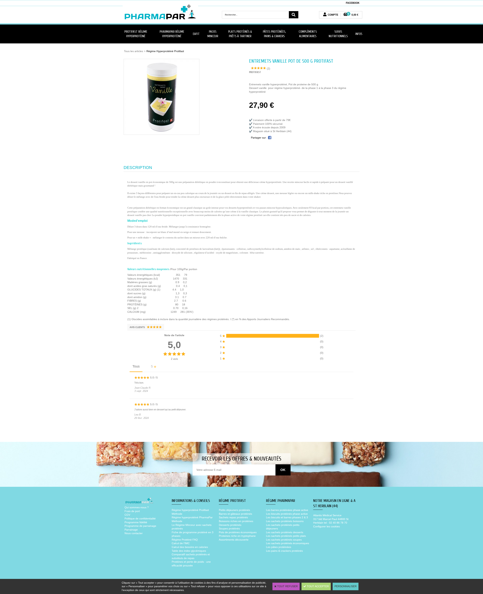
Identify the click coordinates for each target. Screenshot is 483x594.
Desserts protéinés (230, 524)
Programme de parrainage (140, 525)
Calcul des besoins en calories (190, 547)
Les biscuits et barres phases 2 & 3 (287, 517)
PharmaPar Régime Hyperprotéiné (172, 34)
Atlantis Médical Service (327, 515)
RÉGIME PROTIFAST (232, 500)
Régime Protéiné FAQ (185, 539)
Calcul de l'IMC (181, 543)
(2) (268, 68)
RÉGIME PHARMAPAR (280, 500)
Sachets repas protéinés (233, 517)
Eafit (196, 34)
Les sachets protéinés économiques (287, 543)
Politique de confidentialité (140, 518)
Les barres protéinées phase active (287, 510)
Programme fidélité (136, 522)
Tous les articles (133, 51)
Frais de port (132, 511)
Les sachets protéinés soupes (284, 539)
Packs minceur (212, 34)
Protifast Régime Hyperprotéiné (135, 34)
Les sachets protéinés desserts (284, 532)
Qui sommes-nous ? (137, 507)
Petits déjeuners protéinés (234, 510)
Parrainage (131, 529)
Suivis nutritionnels (338, 34)
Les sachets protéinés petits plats (286, 535)
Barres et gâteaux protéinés (235, 513)
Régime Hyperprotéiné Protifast (165, 51)
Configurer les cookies (326, 526)
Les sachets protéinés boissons (285, 521)
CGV (127, 514)
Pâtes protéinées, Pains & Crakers (274, 34)
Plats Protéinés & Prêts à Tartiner (240, 34)
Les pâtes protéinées (278, 547)
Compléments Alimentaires (308, 34)
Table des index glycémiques (189, 550)
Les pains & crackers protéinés (284, 550)
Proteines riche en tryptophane (237, 535)
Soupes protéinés (229, 528)
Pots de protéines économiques (238, 532)
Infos (358, 34)
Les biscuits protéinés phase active (287, 513)
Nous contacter (134, 533)
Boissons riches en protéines (236, 521)
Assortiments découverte (233, 539)
